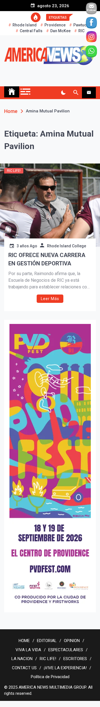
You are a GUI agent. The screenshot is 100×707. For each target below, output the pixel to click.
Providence (55, 25)
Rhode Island (24, 25)
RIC (81, 31)
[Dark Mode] (63, 92)
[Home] (11, 91)
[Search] (75, 92)
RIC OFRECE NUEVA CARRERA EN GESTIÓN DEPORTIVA (46, 259)
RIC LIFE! (14, 170)
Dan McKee (60, 31)
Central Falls (31, 31)
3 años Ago (27, 246)
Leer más (50, 298)
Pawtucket (82, 25)
